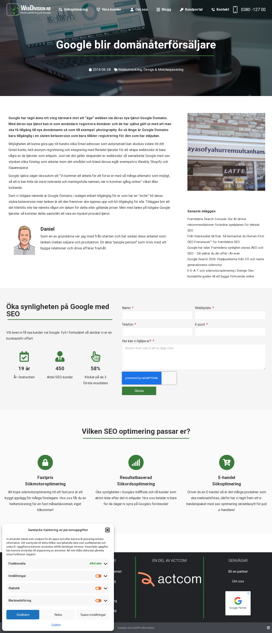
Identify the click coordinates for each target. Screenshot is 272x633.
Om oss (238, 581)
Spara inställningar (93, 614)
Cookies (56, 624)
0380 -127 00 (253, 9)
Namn (126, 308)
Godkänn (23, 614)
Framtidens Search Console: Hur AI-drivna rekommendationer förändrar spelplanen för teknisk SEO (223, 224)
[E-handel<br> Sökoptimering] (226, 462)
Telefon (128, 324)
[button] (107, 530)
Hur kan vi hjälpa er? (137, 341)
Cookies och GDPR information (136, 627)
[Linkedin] (268, 627)
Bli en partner (238, 571)
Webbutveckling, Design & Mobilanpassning (150, 70)
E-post (200, 324)
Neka (58, 614)
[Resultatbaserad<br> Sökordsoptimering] (136, 462)
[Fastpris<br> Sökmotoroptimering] (45, 462)
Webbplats (203, 308)
